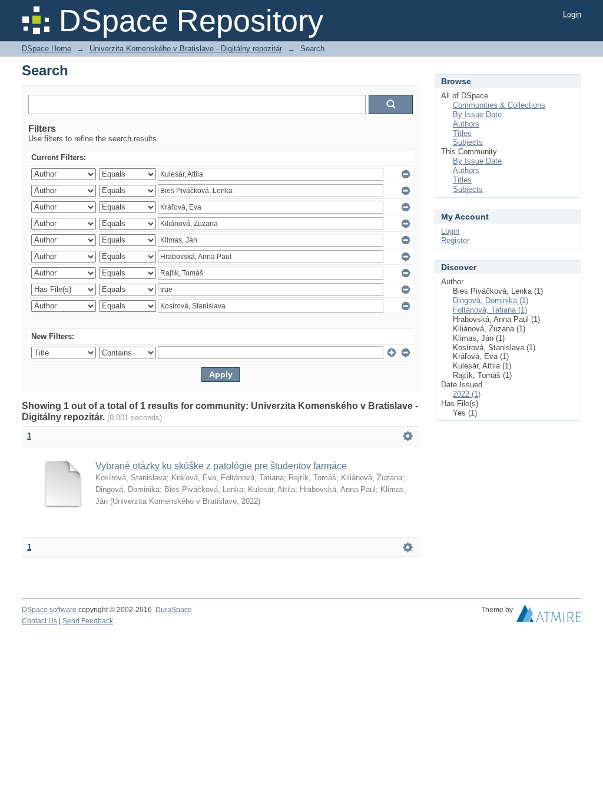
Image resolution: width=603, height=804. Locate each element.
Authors (466, 123)
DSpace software (49, 610)
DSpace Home (46, 48)
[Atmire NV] (548, 616)
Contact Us (39, 621)
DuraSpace (173, 610)
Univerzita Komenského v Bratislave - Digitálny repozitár (186, 48)
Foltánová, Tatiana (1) (490, 309)
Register (455, 240)
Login (572, 14)
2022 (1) (467, 394)
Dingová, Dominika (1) (490, 300)
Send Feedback (87, 621)
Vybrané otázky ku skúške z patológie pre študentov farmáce (221, 466)
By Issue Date (477, 114)
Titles (462, 133)
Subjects (468, 142)
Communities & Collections (499, 105)
